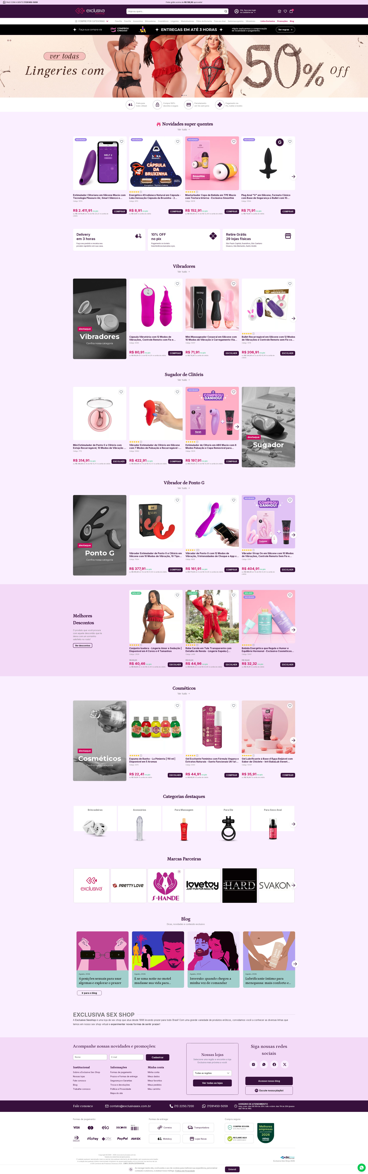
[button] (279, 11)
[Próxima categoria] (293, 824)
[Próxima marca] (293, 886)
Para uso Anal (220, 21)
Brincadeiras (150, 21)
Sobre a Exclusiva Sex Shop (86, 1072)
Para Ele (118, 21)
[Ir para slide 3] (186, 95)
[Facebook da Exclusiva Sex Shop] (274, 1064)
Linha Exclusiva (268, 21)
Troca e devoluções (120, 1085)
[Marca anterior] (75, 886)
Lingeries (175, 21)
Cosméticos (163, 21)
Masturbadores (187, 21)
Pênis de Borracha (204, 21)
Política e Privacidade (120, 1089)
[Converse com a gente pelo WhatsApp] (362, 1168)
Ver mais (99, 351)
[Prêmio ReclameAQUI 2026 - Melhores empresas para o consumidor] (265, 1133)
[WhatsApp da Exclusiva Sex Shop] (264, 1064)
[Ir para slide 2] (183, 95)
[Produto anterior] (75, 177)
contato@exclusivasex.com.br (130, 1106)
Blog (292, 21)
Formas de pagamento (121, 1072)
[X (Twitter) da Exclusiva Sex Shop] (285, 1064)
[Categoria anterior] (75, 824)
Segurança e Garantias (121, 1080)
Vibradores (250, 21)
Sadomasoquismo (236, 21)
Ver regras (283, 29)
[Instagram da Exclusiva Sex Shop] (253, 1064)
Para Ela (127, 21)
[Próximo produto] (293, 177)
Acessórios (138, 21)
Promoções (282, 21)
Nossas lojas (79, 1076)
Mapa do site (116, 1093)
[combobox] (212, 1073)
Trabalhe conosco (82, 1089)
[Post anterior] (76, 964)
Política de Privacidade (185, 1171)
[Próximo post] (295, 964)
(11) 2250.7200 (184, 1106)
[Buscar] (225, 11)
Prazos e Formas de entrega (124, 1076)
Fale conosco (79, 1080)
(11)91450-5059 (31, 2)
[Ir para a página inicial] (90, 11)
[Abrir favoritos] (285, 11)
